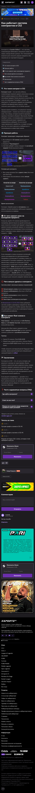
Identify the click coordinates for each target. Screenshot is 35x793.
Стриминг (4, 716)
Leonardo (7, 514)
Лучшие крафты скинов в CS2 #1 (12, 426)
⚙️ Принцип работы (8, 68)
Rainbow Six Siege (6, 676)
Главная (3, 6)
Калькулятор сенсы (7, 729)
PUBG (3, 658)
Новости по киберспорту (9, 693)
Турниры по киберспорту (9, 703)
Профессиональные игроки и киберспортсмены (16, 711)
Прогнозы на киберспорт (9, 706)
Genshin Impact (6, 681)
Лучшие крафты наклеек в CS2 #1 (12, 432)
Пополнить (17, 457)
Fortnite (3, 661)
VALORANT (4, 656)
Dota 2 (3, 650)
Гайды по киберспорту (8, 698)
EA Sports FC (5, 674)
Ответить (4, 522)
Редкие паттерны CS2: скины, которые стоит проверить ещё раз (15, 439)
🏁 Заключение (7, 79)
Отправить (17, 509)
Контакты (4, 738)
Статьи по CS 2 (15, 6)
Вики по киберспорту (8, 701)
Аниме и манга (6, 721)
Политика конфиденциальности (11, 746)
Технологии (5, 719)
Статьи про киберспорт (8, 695)
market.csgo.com (6, 416)
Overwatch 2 (5, 671)
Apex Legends (5, 668)
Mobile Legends (6, 666)
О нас (3, 735)
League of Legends (7, 653)
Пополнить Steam (7, 726)
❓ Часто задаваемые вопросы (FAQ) (13, 82)
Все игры (4, 686)
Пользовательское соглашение (11, 743)
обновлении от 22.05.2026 (11, 303)
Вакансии (4, 741)
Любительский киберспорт (10, 713)
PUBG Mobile (5, 663)
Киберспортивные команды (10, 708)
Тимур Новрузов (11, 471)
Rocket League (5, 679)
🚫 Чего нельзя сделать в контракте (13, 74)
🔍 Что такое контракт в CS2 (11, 65)
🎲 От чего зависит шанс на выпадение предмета (16, 71)
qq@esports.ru (19, 757)
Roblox (3, 684)
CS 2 (8, 6)
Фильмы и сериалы (7, 724)
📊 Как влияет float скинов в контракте (14, 76)
